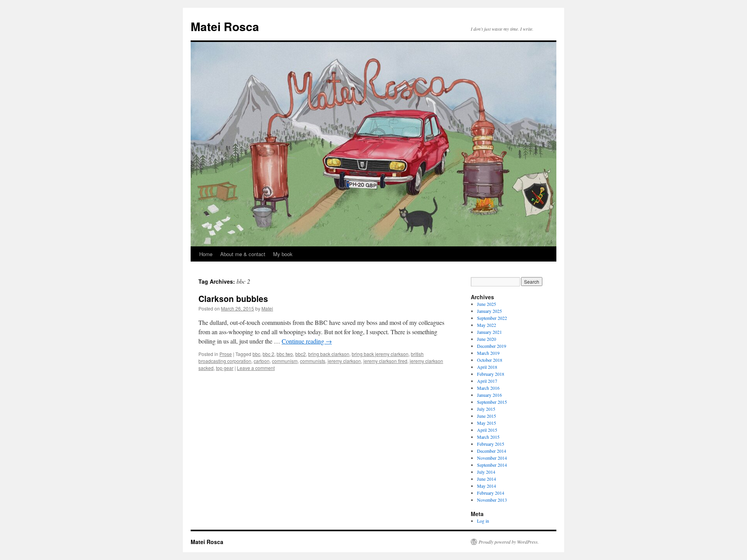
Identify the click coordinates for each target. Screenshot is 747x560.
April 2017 (487, 381)
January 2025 (489, 311)
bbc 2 (268, 354)
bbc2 (300, 354)
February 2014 (490, 493)
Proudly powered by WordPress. (509, 542)
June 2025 (486, 304)
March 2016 (488, 388)
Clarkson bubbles (233, 298)
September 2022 (492, 318)
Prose (225, 354)
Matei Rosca (225, 26)
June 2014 (486, 479)
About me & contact (242, 254)
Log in (483, 521)
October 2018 (489, 360)
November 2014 (492, 458)
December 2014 (491, 451)
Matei (267, 308)
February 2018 (490, 374)
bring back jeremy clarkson (380, 354)
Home (205, 254)
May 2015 (486, 423)
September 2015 (492, 402)
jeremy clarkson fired (385, 361)
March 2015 (488, 437)
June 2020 (486, 339)
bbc (256, 354)
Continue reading (307, 341)
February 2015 (490, 444)
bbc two (285, 354)
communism (285, 361)
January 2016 (489, 395)
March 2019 (488, 353)
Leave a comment (256, 368)
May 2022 (486, 325)
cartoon (262, 361)
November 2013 (492, 500)
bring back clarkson (328, 354)
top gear (224, 368)
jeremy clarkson (344, 361)
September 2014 (492, 465)
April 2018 (487, 367)
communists (312, 361)
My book (283, 254)
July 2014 (486, 472)
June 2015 (486, 416)
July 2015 (486, 409)
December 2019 (491, 346)
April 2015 (487, 430)
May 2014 (486, 486)
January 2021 (489, 332)
